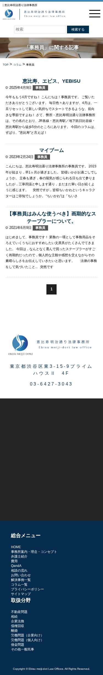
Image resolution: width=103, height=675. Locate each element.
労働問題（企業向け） (27, 635)
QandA (16, 566)
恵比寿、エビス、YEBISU (51, 81)
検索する (78, 29)
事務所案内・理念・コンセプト (34, 552)
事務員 (40, 88)
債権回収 (17, 626)
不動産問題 (19, 612)
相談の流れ (19, 570)
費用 (14, 561)
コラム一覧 (19, 584)
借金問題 (17, 645)
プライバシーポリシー (27, 589)
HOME (16, 547)
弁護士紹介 (19, 556)
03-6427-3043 (51, 384)
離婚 (14, 631)
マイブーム (51, 150)
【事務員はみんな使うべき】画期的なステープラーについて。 (51, 217)
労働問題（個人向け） (27, 640)
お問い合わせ (21, 575)
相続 (14, 616)
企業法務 (17, 621)
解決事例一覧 (21, 580)
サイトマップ (21, 594)
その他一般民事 (22, 649)
